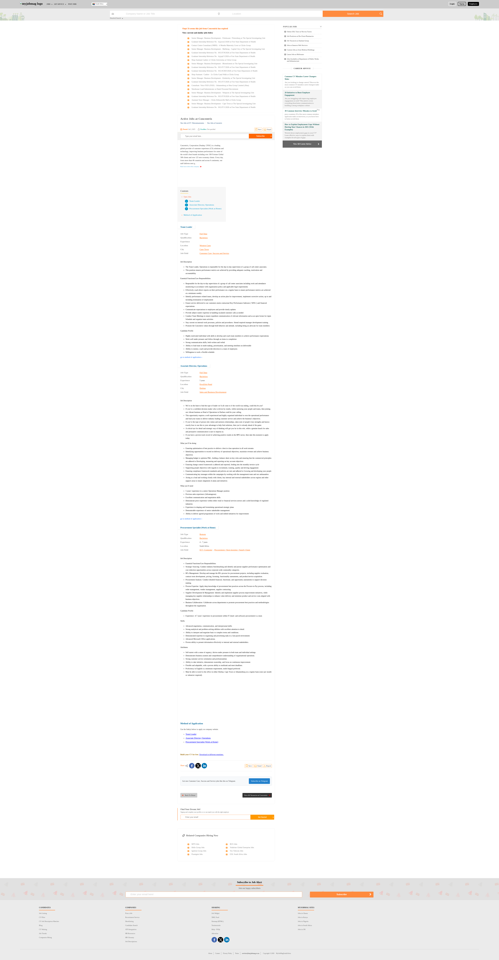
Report (268, 766)
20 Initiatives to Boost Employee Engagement (297, 94)
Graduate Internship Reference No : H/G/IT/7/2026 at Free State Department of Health (223, 67)
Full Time (203, 234)
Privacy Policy (227, 953)
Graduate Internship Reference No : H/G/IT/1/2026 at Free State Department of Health (223, 107)
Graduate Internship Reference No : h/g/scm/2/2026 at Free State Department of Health (224, 42)
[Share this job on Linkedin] (204, 765)
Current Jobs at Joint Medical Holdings (300, 50)
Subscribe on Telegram (259, 781)
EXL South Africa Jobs (238, 854)
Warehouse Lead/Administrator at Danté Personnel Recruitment (215, 89)
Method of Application (193, 215)
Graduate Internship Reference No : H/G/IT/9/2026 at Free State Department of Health (223, 96)
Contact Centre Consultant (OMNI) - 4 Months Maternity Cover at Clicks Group (221, 45)
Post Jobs (72, 4)
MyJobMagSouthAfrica (283, 953)
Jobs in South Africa (305, 925)
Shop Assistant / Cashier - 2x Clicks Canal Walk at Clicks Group (215, 75)
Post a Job (128, 913)
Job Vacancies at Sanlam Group (298, 41)
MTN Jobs (195, 844)
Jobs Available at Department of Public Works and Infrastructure (303, 60)
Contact (217, 953)
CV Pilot (42, 917)
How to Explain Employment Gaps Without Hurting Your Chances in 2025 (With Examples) (302, 127)
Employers (473, 4)
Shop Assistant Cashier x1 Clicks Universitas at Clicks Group (214, 60)
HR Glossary (129, 937)
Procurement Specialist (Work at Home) (205, 209)
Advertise (215, 933)
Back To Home (190, 795)
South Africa (99, 4)
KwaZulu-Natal (206, 384)
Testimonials (216, 925)
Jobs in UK (302, 929)
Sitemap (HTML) (218, 921)
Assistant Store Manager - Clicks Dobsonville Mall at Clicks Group (216, 100)
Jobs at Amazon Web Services (297, 45)
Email (269, 129)
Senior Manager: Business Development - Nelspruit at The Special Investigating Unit (223, 93)
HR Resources (130, 933)
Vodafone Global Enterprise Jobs (242, 847)
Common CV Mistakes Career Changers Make (300, 78)
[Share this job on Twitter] (198, 765)
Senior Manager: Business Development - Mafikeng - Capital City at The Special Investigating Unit (228, 49)
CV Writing (43, 929)
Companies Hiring (45, 937)
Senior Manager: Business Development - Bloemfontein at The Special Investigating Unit (224, 64)
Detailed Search (115, 18)
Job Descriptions (131, 941)
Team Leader (194, 201)
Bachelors (204, 238)
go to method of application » (191, 357)
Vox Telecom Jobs (236, 851)
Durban (203, 388)
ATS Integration (130, 929)
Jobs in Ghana (303, 913)
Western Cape (205, 245)
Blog (40, 925)
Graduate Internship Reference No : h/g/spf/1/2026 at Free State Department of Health (223, 56)
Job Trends (43, 933)
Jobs (48, 4)
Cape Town (204, 249)
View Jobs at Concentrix (214, 123)
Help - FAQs (216, 929)
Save (259, 129)
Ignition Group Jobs (199, 851)
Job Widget (215, 913)
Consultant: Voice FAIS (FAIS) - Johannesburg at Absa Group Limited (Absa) (220, 85)
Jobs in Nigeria (303, 921)
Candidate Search (131, 925)
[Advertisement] (250, 162)
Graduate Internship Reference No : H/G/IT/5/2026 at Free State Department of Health (223, 82)
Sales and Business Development (213, 392)
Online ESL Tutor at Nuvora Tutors (299, 32)
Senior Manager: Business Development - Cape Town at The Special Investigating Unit (224, 104)
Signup (461, 4)
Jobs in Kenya (303, 917)
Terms (237, 953)
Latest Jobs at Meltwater (295, 54)
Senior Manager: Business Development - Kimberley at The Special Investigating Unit (223, 78)
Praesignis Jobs (197, 854)
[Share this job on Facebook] (192, 765)
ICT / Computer (206, 550)
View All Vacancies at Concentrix (255, 795)
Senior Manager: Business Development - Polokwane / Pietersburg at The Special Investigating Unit (228, 38)
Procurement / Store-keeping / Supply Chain (232, 550)
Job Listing (43, 913)
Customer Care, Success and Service (214, 253)
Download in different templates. (211, 755)
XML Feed (215, 917)
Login (452, 4)
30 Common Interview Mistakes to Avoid (301, 111)
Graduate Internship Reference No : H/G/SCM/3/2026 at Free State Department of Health (224, 71)
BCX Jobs (233, 844)
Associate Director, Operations (201, 205)
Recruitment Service (132, 917)
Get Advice (59, 4)
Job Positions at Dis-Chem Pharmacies (300, 36)
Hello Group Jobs (198, 847)
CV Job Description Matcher (49, 921)
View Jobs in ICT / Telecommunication (192, 123)
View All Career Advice (302, 144)
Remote (203, 534)
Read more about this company (189, 166)
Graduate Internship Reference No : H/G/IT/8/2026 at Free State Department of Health (223, 53)
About (210, 953)
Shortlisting (129, 921)
